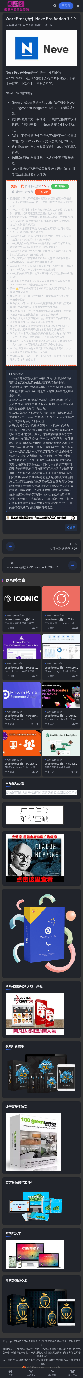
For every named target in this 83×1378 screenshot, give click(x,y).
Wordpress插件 (34, 24)
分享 (72, 527)
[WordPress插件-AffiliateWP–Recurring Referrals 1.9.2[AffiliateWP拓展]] (61, 598)
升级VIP (43, 192)
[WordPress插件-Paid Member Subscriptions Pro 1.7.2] (61, 742)
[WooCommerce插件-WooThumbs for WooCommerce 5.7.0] (22, 598)
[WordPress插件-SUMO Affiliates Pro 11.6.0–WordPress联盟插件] (22, 742)
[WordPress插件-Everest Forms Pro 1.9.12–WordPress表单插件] (22, 646)
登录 (67, 5)
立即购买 (60, 186)
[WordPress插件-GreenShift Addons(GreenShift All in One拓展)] (61, 694)
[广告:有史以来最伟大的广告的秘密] (41, 519)
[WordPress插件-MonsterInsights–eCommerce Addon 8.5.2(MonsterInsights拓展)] (61, 646)
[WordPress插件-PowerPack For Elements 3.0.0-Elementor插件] (22, 694)
